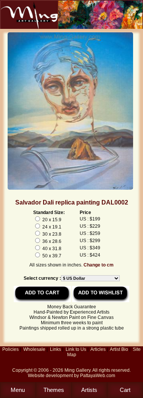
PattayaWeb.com (97, 375)
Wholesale (34, 349)
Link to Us (76, 349)
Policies (10, 349)
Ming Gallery (77, 370)
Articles (98, 349)
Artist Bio (119, 349)
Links (55, 349)
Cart (125, 390)
